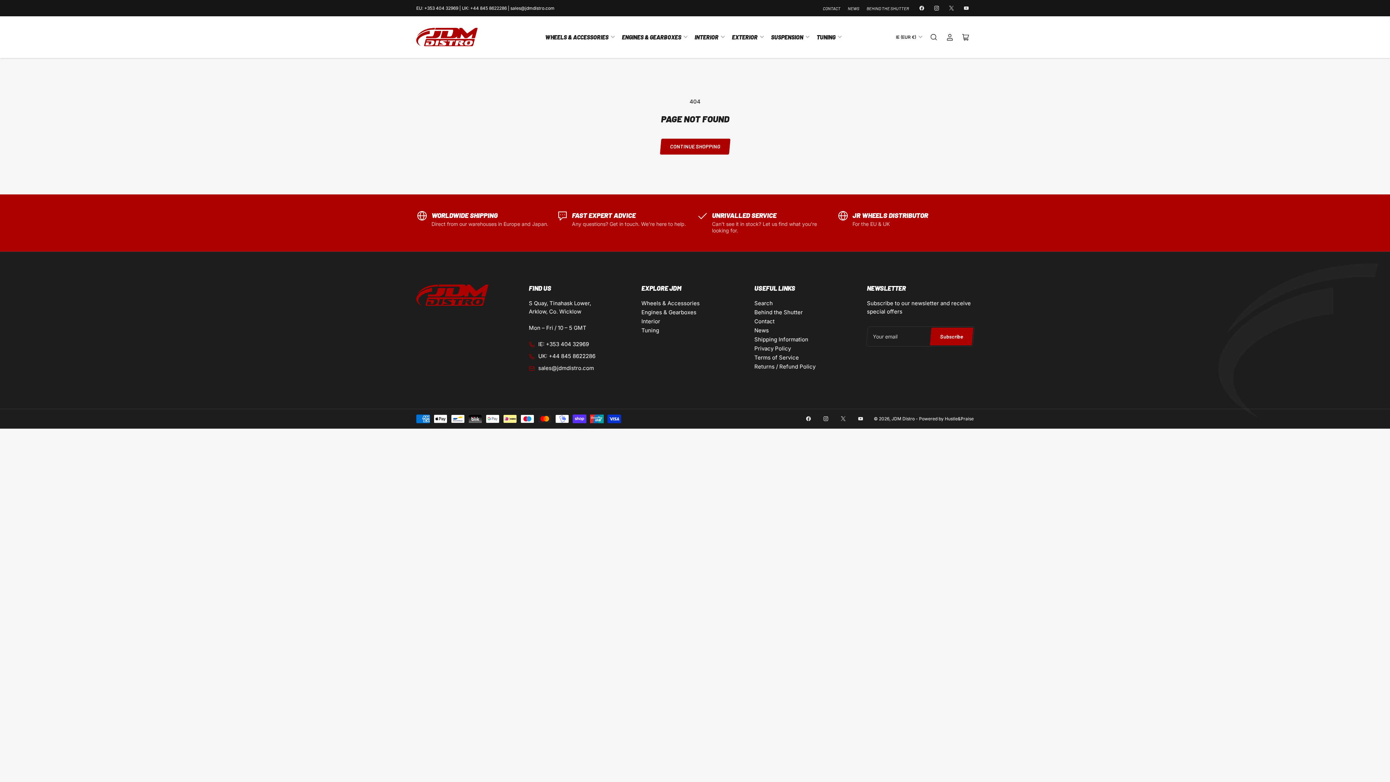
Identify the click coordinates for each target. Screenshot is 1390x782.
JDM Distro (903, 418)
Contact (832, 8)
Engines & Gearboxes (651, 37)
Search (763, 303)
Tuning (826, 37)
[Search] (934, 37)
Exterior (745, 37)
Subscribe (951, 336)
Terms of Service (776, 357)
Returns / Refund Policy (785, 366)
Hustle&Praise (959, 418)
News (853, 8)
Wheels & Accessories (576, 37)
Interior (707, 37)
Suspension (787, 37)
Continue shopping (695, 146)
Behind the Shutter (888, 8)
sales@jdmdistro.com (566, 368)
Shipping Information (781, 339)
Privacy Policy (772, 348)
